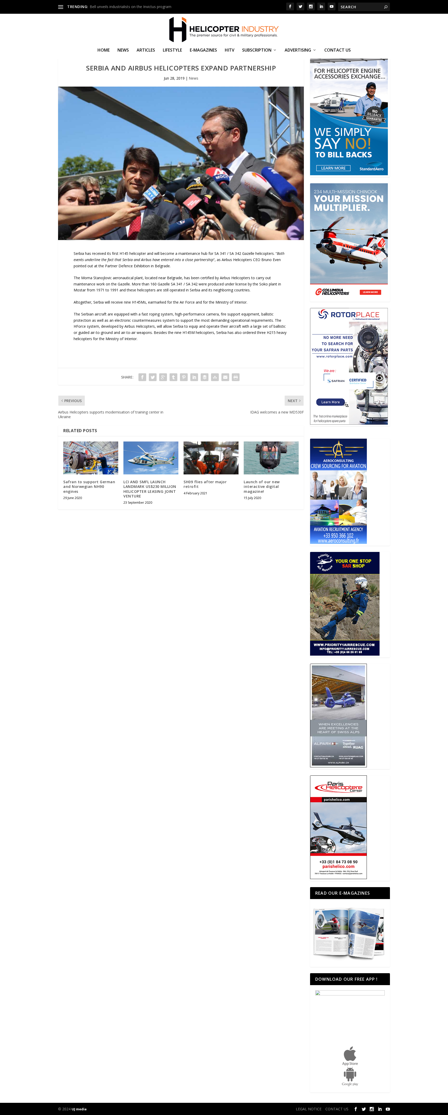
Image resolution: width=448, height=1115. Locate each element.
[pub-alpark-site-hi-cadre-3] (338, 765)
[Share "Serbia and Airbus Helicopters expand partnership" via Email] (225, 377)
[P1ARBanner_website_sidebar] (345, 654)
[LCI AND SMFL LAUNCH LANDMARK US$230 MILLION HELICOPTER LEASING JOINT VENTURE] (150, 457)
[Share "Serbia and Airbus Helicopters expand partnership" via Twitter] (153, 377)
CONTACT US (337, 50)
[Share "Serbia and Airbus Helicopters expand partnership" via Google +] (163, 377)
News (123, 50)
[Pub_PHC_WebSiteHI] (338, 877)
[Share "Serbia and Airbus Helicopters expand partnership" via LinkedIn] (194, 377)
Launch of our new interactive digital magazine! (262, 486)
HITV (229, 50)
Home (103, 50)
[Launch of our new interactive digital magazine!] (271, 457)
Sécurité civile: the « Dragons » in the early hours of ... (134, 6)
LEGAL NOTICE (308, 1108)
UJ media (79, 1109)
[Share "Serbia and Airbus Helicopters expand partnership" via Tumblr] (173, 377)
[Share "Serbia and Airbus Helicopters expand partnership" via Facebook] (142, 377)
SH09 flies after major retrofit (205, 484)
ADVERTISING (298, 50)
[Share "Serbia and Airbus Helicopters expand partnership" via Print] (235, 377)
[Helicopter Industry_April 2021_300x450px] (349, 298)
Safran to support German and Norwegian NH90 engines (89, 486)
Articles (146, 50)
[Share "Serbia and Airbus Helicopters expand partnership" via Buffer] (204, 377)
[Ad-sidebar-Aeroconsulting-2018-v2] (338, 542)
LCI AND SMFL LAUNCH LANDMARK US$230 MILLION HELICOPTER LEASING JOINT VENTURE (149, 489)
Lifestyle (172, 50)
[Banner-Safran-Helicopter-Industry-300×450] (349, 423)
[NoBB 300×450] (349, 173)
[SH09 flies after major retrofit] (211, 457)
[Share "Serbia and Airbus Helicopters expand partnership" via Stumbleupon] (215, 377)
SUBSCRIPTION (256, 50)
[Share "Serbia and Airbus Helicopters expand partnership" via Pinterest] (184, 377)
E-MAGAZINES (203, 50)
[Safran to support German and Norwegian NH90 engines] (90, 457)
